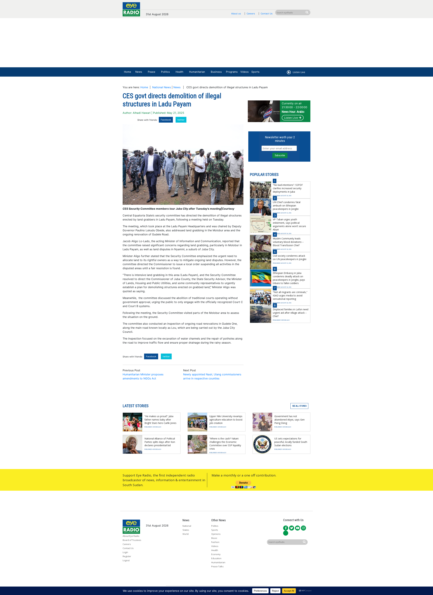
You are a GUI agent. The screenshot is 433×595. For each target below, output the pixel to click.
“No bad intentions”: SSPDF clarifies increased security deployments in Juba (288, 188)
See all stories (299, 406)
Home (127, 71)
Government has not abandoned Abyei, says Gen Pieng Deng (289, 420)
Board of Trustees (132, 540)
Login (125, 552)
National (187, 525)
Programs (232, 71)
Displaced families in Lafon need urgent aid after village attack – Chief (290, 313)
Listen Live (291, 117)
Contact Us (266, 13)
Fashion (215, 542)
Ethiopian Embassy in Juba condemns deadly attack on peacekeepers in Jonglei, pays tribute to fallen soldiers (289, 278)
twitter (181, 119)
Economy (216, 554)
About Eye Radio (131, 536)
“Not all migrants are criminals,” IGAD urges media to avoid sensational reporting (290, 295)
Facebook (166, 119)
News (138, 71)
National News (161, 87)
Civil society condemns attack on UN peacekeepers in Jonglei (289, 257)
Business (216, 71)
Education (216, 558)
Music (214, 538)
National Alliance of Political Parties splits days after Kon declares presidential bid (159, 442)
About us (236, 13)
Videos (244, 71)
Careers (251, 13)
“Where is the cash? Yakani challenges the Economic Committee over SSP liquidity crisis (225, 443)
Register (127, 556)
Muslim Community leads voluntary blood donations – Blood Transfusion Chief (288, 242)
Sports (255, 71)
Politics (165, 71)
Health (179, 71)
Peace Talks (217, 566)
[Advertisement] (216, 43)
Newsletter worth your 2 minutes (280, 139)
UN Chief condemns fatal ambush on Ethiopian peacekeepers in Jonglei (286, 206)
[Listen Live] (288, 72)
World (186, 533)
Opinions (216, 533)
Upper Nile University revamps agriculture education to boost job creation (226, 420)
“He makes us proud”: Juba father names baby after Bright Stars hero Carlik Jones (160, 420)
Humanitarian (197, 71)
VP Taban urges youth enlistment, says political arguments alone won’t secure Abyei (289, 224)
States (186, 529)
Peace (151, 71)
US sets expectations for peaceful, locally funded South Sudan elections (290, 442)
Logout (126, 560)
